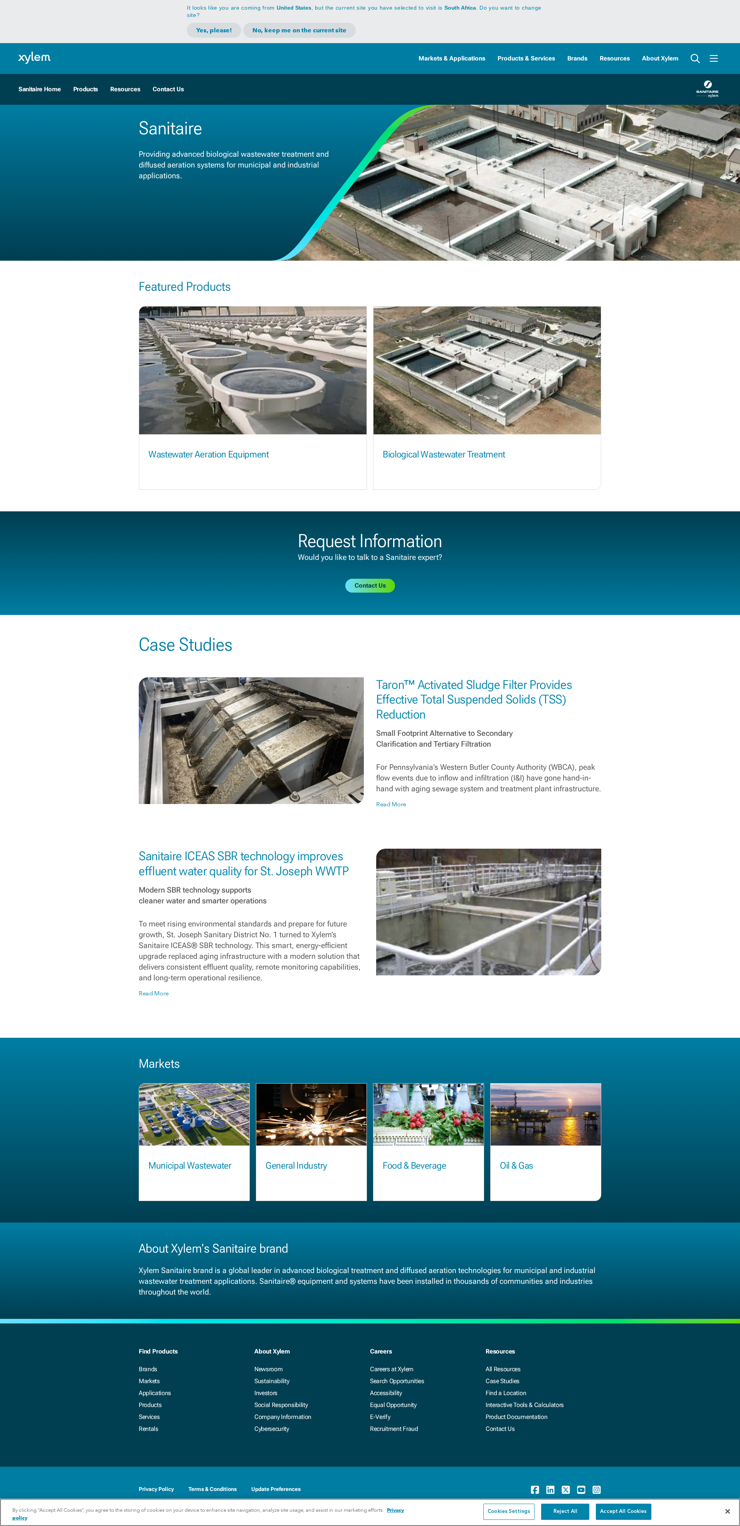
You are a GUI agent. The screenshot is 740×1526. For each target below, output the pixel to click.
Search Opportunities (397, 1381)
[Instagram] (596, 1489)
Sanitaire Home (39, 89)
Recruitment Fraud (394, 1428)
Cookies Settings (509, 1511)
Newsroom (268, 1369)
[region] (370, 1512)
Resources (615, 58)
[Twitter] (565, 1489)
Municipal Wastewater (190, 1165)
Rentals (148, 1428)
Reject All (565, 1511)
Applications (155, 1393)
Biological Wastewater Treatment (444, 454)
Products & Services (526, 58)
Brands (577, 58)
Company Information (282, 1416)
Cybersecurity (271, 1428)
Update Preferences (276, 1489)
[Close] (727, 1511)
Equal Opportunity (393, 1405)
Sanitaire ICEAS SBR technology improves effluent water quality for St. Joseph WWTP (244, 863)
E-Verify (380, 1416)
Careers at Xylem (392, 1369)
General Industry (296, 1165)
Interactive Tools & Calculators (525, 1405)
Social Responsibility (281, 1405)
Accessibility (386, 1393)
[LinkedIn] (550, 1489)
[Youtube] (581, 1489)
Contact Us (500, 1428)
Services (149, 1416)
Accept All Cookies (623, 1511)
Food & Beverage (414, 1165)
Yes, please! (214, 30)
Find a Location (506, 1393)
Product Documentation (516, 1416)
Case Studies (503, 1381)
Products (85, 89)
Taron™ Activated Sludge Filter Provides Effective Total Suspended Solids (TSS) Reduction (474, 699)
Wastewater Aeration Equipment (208, 454)
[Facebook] (535, 1489)
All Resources (503, 1369)
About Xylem (660, 58)
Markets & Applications (452, 58)
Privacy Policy (156, 1489)
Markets (149, 1381)
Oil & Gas (516, 1165)
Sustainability (271, 1381)
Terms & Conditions (212, 1489)
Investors (266, 1393)
